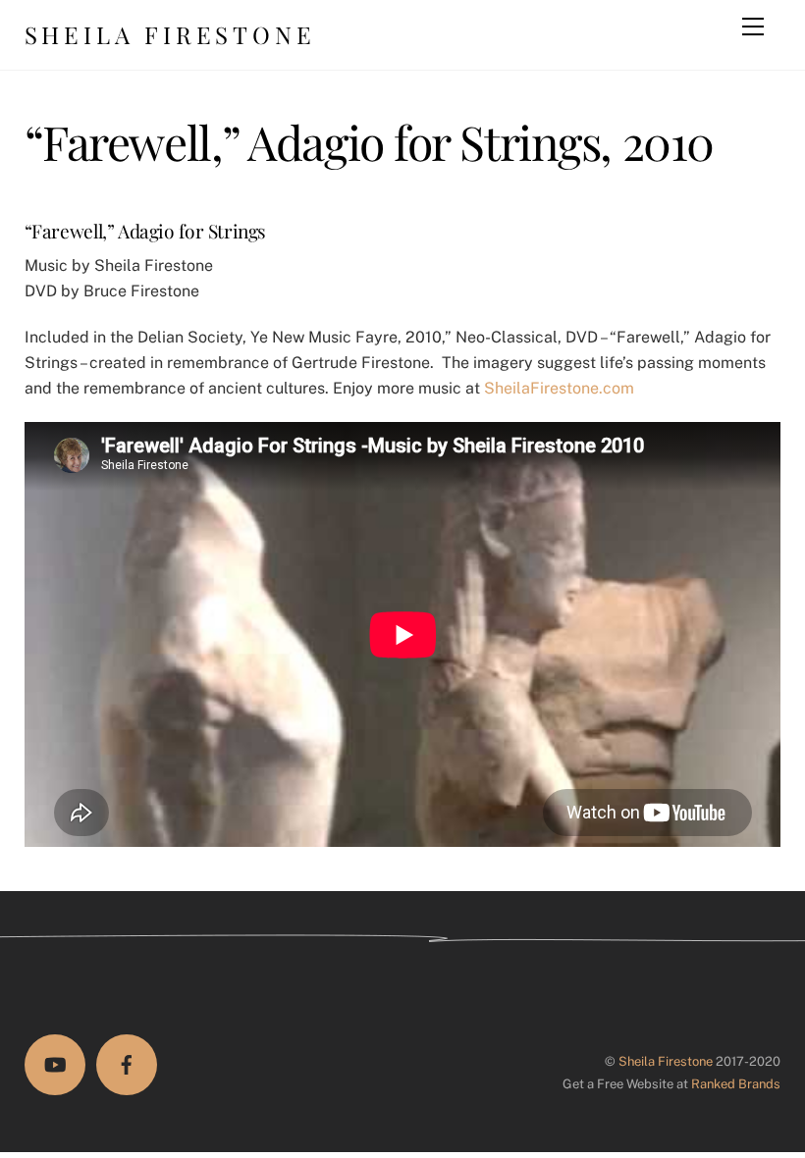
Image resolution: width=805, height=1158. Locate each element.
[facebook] (126, 1064)
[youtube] (55, 1064)
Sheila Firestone (665, 1061)
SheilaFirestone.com (559, 388)
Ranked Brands (735, 1084)
